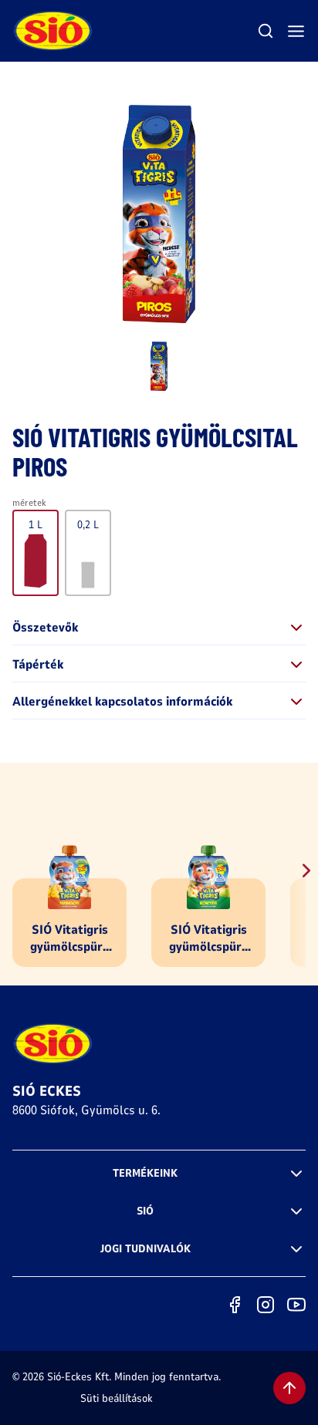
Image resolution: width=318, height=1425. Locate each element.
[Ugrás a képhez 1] (159, 366)
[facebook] (234, 1304)
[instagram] (265, 1304)
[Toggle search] (265, 30)
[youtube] (296, 1304)
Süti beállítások (116, 1398)
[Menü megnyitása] (296, 31)
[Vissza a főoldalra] (53, 31)
